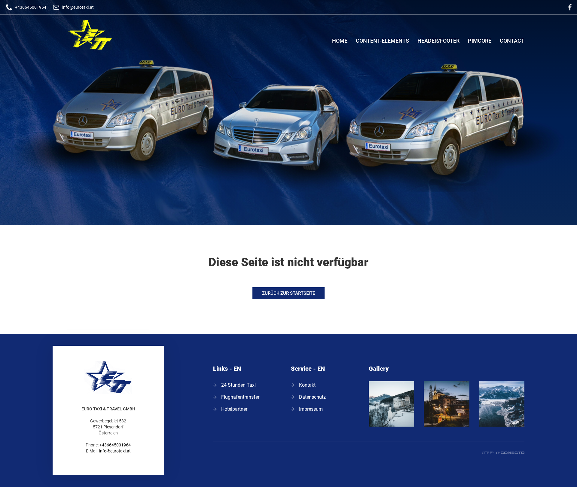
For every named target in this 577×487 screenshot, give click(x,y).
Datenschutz (312, 397)
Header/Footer (438, 41)
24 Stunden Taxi (238, 385)
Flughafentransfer (240, 397)
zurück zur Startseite (288, 293)
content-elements (382, 41)
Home (339, 41)
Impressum (311, 409)
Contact (512, 41)
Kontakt (307, 385)
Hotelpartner (234, 409)
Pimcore (479, 41)
